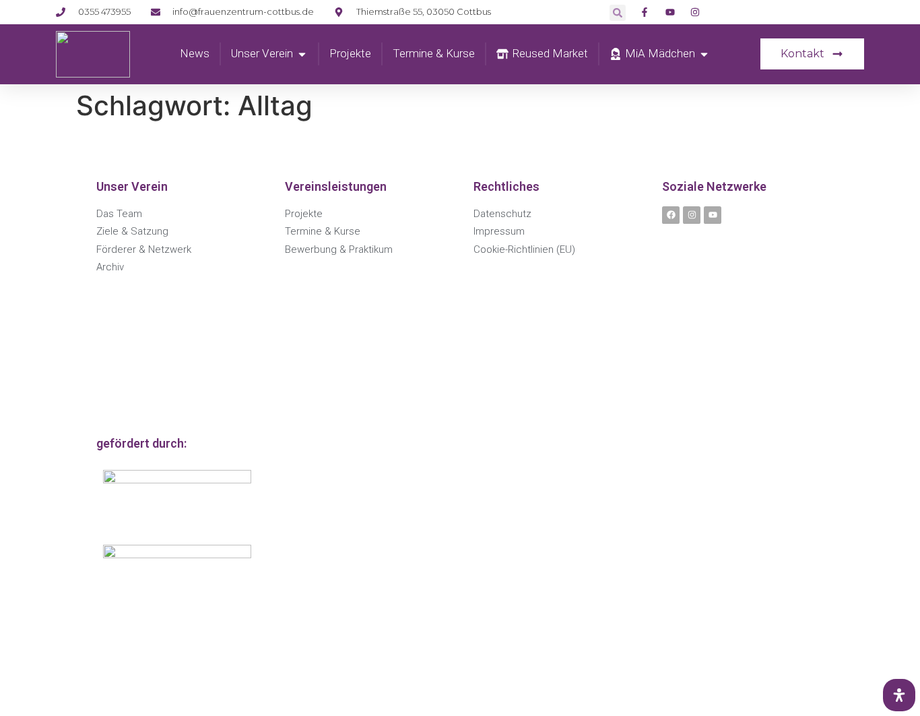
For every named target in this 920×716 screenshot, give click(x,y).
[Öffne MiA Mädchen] (704, 54)
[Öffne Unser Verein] (302, 54)
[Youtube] (712, 215)
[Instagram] (691, 215)
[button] (618, 13)
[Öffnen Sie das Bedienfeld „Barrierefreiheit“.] (899, 695)
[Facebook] (671, 215)
